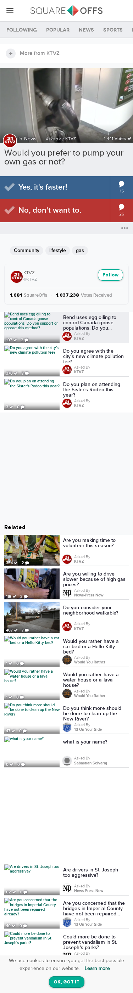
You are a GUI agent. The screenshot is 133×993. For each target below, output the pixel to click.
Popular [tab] (58, 30)
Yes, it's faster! (42, 187)
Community (26, 250)
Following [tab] (21, 30)
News (30, 139)
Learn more (97, 968)
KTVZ (29, 273)
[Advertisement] (66, 817)
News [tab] (86, 30)
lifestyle (57, 250)
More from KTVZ (40, 53)
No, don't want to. (49, 210)
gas (80, 250)
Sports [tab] (113, 30)
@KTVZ (30, 279)
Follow (110, 275)
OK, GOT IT (67, 982)
